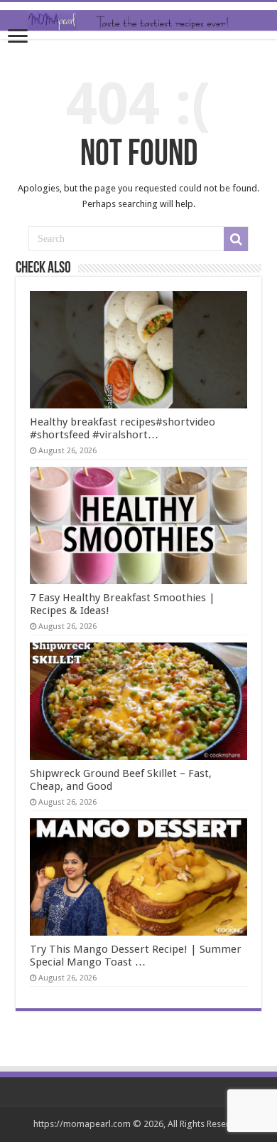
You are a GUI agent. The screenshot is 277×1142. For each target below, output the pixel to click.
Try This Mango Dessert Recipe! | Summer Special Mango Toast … (135, 955)
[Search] (236, 239)
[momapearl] (138, 20)
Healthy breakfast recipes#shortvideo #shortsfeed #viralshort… (122, 428)
